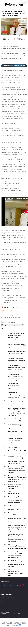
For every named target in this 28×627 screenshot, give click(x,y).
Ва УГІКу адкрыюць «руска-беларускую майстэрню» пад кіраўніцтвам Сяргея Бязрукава (17, 528)
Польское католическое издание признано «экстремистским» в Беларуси (15, 441)
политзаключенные (18, 315)
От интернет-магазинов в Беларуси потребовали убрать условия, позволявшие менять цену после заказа (16, 537)
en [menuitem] (25, 1)
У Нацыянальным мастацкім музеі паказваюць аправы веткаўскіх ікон (17, 353)
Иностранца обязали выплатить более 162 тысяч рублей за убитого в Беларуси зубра (17, 554)
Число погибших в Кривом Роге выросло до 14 (16, 419)
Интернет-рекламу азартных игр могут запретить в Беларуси (17, 402)
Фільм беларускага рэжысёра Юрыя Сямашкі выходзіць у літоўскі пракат (17, 546)
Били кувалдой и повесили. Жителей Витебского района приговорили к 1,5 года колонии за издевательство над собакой (17, 411)
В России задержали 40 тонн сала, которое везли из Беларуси (17, 520)
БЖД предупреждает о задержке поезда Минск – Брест (16, 426)
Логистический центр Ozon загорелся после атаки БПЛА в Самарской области (17, 346)
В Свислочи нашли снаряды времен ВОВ (17, 514)
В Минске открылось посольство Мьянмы (14, 492)
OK (20, 625)
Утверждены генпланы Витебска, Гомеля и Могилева (15, 486)
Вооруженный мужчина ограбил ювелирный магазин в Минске (15, 433)
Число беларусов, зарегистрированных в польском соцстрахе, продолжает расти (15, 377)
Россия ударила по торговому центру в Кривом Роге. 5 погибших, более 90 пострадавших (17, 449)
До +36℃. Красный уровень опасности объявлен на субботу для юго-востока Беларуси (17, 563)
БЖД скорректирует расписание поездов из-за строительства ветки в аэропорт (16, 368)
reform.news (6, 39)
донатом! (21, 311)
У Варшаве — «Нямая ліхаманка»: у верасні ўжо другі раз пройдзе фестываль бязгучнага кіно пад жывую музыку (16, 459)
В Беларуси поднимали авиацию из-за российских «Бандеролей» (16, 360)
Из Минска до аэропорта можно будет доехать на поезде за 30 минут (16, 507)
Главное (6, 31)
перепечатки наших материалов (9, 607)
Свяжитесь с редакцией (12, 307)
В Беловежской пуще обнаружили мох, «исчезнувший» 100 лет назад (15, 572)
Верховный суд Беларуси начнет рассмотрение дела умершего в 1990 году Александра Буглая (16, 499)
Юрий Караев (17, 317)
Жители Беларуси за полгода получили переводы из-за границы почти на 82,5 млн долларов (17, 478)
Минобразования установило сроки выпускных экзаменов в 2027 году (15, 386)
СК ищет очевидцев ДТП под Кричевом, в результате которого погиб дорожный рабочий (17, 469)
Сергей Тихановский (7, 317)
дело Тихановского (6, 315)
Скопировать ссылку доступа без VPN (13, 325)
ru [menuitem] (22, 1)
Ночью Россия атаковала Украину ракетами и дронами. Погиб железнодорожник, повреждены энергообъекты (17, 337)
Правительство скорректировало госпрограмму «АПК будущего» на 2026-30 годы (17, 394)
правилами (13, 605)
